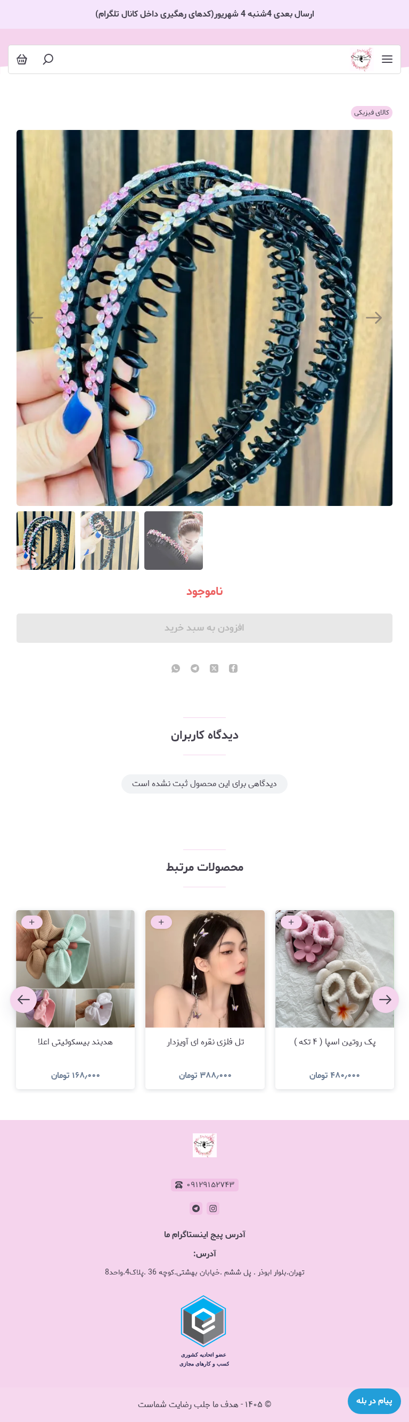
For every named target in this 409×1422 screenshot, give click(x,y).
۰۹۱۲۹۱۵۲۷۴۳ (210, 1185)
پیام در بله (374, 1401)
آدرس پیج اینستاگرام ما (205, 1235)
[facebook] (233, 669)
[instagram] (213, 1208)
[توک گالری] (362, 59)
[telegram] (195, 669)
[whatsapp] (175, 669)
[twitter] (214, 669)
